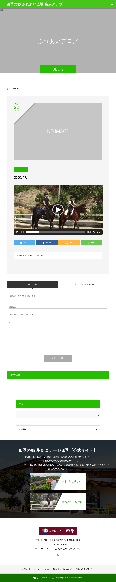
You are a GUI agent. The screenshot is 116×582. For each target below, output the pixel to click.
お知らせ (26, 569)
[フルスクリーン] (98, 232)
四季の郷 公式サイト (84, 569)
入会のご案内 (51, 569)
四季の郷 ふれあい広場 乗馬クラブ (35, 4)
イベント (37, 569)
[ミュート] (94, 232)
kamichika (29, 256)
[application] (58, 210)
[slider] (55, 232)
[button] (58, 210)
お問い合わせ (66, 569)
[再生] (17, 232)
